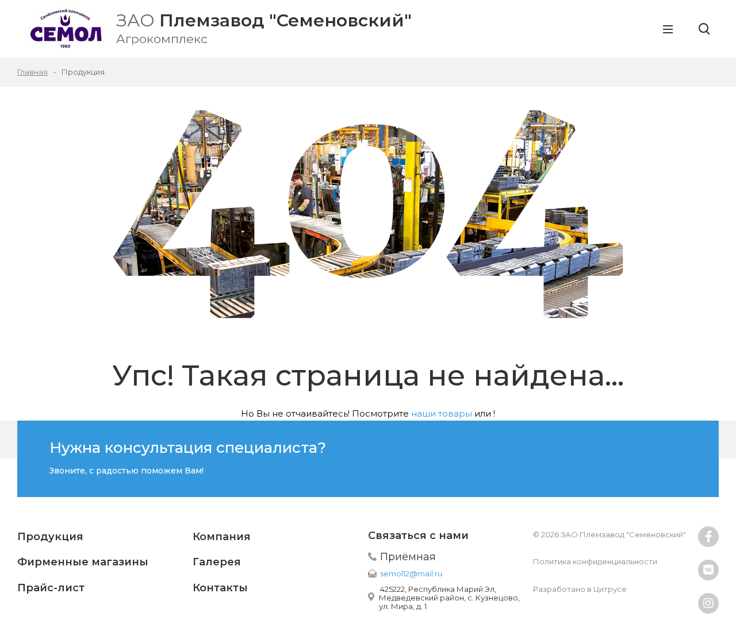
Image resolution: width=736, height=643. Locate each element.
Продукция (50, 536)
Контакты (220, 588)
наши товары (441, 413)
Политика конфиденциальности (595, 561)
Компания (222, 536)
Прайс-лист (51, 588)
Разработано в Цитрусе (580, 589)
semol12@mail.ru (411, 573)
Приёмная (408, 556)
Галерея (217, 562)
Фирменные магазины (82, 562)
